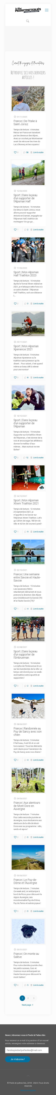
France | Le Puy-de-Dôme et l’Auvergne (25, 881)
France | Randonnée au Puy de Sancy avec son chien (28, 731)
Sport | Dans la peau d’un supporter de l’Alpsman (25, 423)
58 (27, 152)
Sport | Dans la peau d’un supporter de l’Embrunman (25, 654)
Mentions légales (28, 1090)
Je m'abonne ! (18, 1059)
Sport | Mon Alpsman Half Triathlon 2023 (26, 274)
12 (27, 457)
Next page (26, 1005)
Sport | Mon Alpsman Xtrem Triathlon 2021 (26, 502)
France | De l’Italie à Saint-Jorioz (25, 122)
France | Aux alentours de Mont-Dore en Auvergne (27, 806)
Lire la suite (38, 152)
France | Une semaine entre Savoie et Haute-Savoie (27, 577)
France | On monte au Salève (26, 955)
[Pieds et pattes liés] (28, 10)
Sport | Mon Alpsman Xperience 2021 (26, 348)
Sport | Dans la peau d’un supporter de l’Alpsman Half (25, 198)
